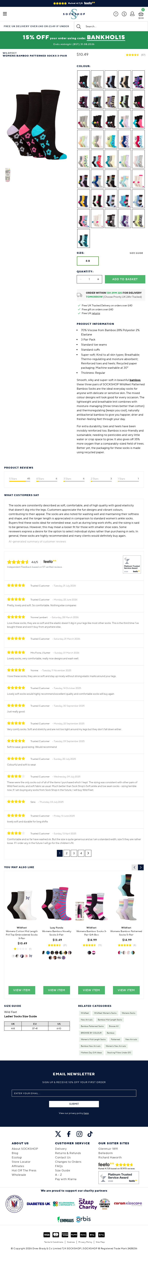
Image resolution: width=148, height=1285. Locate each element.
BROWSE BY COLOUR (91, 1033)
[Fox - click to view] (61, 952)
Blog (15, 1153)
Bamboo (110, 1033)
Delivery (61, 1149)
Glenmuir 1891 (108, 1149)
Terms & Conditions (53, 1242)
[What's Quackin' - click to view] (65, 952)
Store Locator (21, 1162)
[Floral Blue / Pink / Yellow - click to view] (120, 952)
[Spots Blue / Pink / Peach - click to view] (128, 952)
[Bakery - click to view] (56, 952)
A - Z (58, 1175)
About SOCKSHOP (25, 1149)
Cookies (71, 1242)
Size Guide (136, 253)
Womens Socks (128, 1013)
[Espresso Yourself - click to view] (63, 958)
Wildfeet (85, 1013)
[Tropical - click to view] (48, 952)
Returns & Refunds (68, 1153)
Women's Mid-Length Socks (93, 1039)
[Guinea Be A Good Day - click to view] (69, 952)
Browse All (114, 1026)
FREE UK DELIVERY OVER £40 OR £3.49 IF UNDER (36, 26)
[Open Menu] (5, 14)
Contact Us (63, 1157)
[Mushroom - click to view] (26, 956)
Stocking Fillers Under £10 (119, 1052)
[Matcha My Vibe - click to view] (50, 958)
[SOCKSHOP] (74, 14)
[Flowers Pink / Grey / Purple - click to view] (124, 952)
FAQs (59, 1166)
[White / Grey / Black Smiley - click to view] (17, 956)
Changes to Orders (68, 1162)
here (86, 1113)
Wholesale (19, 1175)
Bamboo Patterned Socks (92, 1026)
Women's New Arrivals (116, 1046)
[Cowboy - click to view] (52, 952)
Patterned (115, 1039)
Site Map (100, 1242)
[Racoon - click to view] (59, 958)
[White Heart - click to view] (13, 956)
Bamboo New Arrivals (90, 1046)
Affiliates (18, 1166)
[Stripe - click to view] (89, 952)
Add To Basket (125, 279)
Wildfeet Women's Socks (105, 1013)
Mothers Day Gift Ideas (91, 1052)
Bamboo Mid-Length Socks (110, 1020)
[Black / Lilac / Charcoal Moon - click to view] (22, 956)
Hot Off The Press (24, 1170)
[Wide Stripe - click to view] (93, 952)
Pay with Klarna (66, 1179)
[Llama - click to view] (43, 952)
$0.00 (141, 18)
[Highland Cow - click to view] (55, 958)
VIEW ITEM (21, 990)
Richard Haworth (110, 1157)
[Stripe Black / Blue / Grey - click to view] (133, 952)
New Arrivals (86, 1020)
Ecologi (17, 1157)
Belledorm (105, 1153)
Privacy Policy (85, 1242)
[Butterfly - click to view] (30, 956)
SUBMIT (74, 1104)
